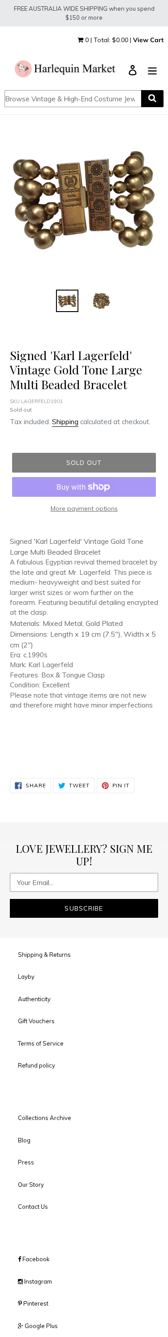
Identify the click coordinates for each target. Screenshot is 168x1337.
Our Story (31, 1184)
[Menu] (152, 70)
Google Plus (40, 1325)
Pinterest (35, 1303)
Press (26, 1162)
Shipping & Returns (44, 954)
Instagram (37, 1281)
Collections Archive (44, 1117)
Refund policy (36, 1065)
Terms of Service (41, 1043)
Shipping (65, 421)
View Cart (148, 40)
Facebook (35, 1259)
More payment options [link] (84, 508)
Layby (26, 976)
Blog (24, 1140)
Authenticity (34, 999)
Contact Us (33, 1206)
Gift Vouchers (36, 1020)
